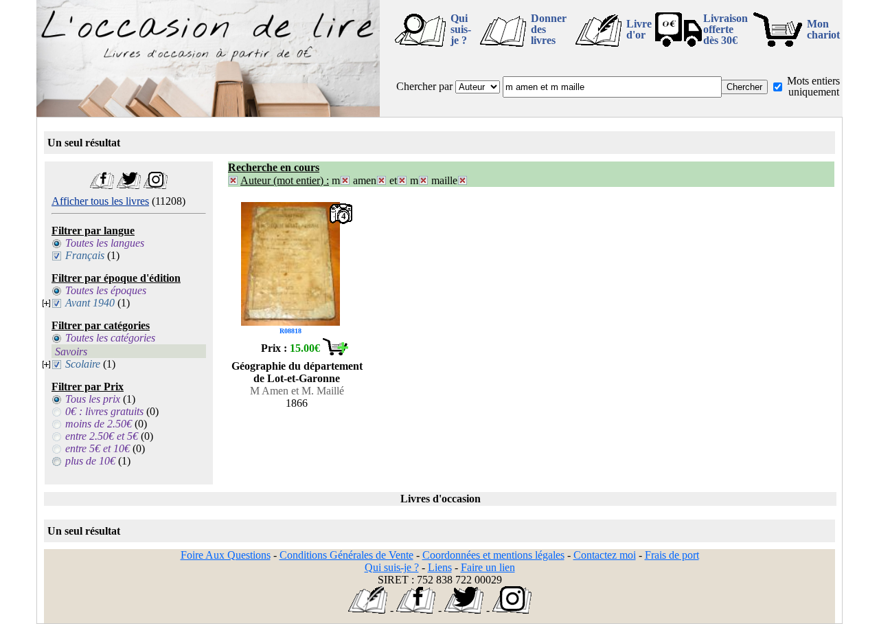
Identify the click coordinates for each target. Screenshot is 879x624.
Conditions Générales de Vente (346, 555)
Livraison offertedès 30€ (725, 29)
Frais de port (672, 555)
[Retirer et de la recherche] (402, 180)
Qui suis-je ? (460, 29)
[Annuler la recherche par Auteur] (233, 180)
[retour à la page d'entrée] (208, 113)
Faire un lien (488, 567)
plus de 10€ (90, 461)
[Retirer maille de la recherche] (462, 180)
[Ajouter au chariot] (335, 351)
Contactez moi (604, 555)
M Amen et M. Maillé (297, 391)
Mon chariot (823, 29)
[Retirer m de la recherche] (345, 180)
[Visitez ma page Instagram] (156, 185)
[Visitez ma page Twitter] (129, 185)
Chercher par (424, 86)
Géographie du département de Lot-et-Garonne (297, 372)
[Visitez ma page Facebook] (102, 185)
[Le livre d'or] (367, 610)
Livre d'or (639, 29)
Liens (440, 567)
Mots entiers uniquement (813, 86)
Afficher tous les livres (100, 201)
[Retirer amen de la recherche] (381, 180)
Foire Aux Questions (226, 555)
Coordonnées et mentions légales (493, 555)
